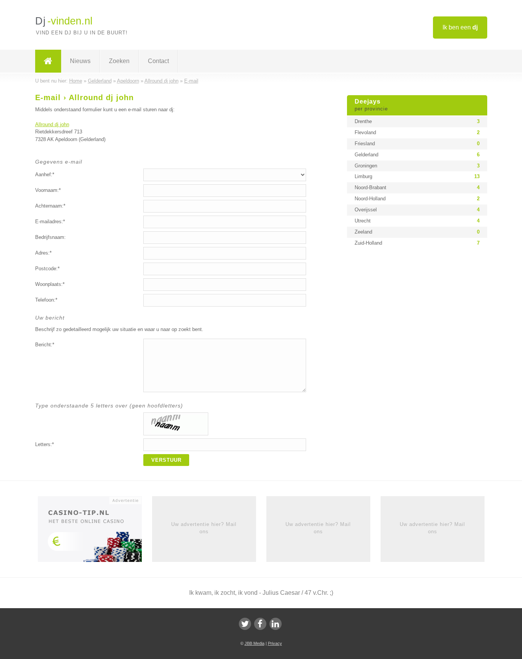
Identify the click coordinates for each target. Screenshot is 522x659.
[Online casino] (95, 531)
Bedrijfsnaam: (50, 237)
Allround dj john (52, 124)
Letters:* (44, 444)
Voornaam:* (48, 190)
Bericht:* (44, 344)
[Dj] (48, 61)
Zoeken (119, 61)
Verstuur (166, 460)
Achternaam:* (50, 206)
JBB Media (254, 643)
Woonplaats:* (50, 284)
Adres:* (43, 253)
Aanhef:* (44, 174)
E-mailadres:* (50, 221)
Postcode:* (47, 268)
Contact (158, 61)
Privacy (275, 643)
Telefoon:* (46, 300)
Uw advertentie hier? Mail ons (204, 527)
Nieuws (80, 61)
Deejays (371, 105)
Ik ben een (460, 27)
